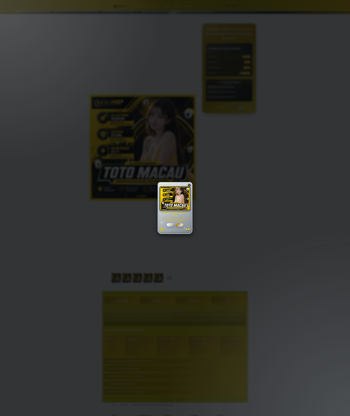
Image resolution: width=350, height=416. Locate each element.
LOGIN (170, 224)
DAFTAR (179, 224)
